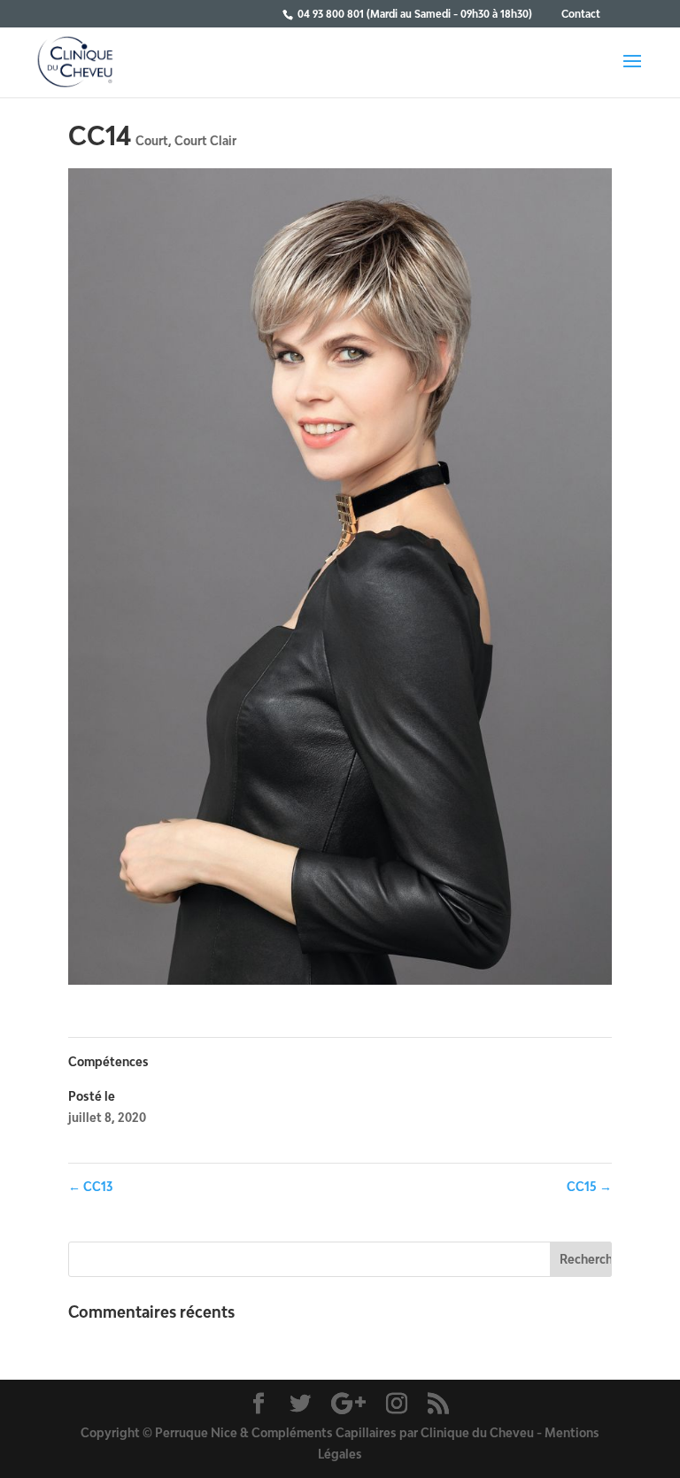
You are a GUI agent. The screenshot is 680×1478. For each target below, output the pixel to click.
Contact (580, 13)
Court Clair (205, 140)
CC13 (90, 1186)
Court (151, 140)
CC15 (589, 1186)
